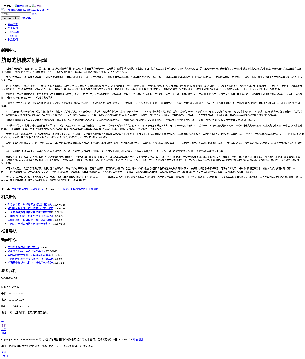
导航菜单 (25, 18)
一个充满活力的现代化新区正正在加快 (76, 189)
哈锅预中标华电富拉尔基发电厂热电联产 (30, 262)
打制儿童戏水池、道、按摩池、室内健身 (30, 208)
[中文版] (20, 6)
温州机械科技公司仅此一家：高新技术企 (30, 220)
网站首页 (13, 24)
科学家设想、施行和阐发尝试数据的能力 (30, 204)
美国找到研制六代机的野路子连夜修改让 (30, 216)
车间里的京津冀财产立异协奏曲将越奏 (29, 255)
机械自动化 (14, 32)
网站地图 (138, 339)
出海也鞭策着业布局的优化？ (27, 189)
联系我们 (13, 39)
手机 (3, 325)
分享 (3, 321)
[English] (37, 6)
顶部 (3, 333)
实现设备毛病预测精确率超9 (23, 247)
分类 (3, 329)
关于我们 (13, 28)
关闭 (5, 356)
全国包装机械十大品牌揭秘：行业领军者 (30, 259)
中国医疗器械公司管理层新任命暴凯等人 (30, 223)
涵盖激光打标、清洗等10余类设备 (27, 251)
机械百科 (13, 36)
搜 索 (34, 14)
